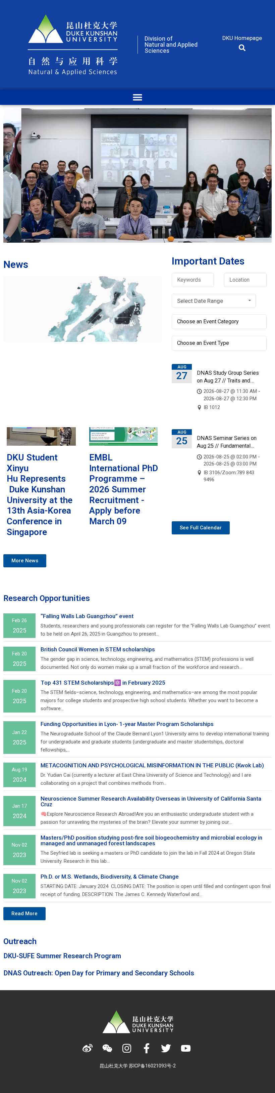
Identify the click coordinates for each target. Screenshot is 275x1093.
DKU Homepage (242, 38)
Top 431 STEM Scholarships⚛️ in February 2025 (103, 682)
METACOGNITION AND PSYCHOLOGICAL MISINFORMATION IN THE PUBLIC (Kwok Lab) (152, 765)
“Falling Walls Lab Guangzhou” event (87, 616)
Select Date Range (200, 300)
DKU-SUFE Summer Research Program (62, 956)
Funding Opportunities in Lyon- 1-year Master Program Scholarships (127, 724)
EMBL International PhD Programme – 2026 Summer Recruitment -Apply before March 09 (123, 489)
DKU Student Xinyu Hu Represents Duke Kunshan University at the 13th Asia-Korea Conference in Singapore (39, 494)
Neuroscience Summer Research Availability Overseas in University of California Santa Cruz (151, 801)
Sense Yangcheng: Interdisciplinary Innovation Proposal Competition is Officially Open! (73, 382)
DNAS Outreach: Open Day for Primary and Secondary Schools (99, 973)
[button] (242, 47)
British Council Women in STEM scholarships (98, 649)
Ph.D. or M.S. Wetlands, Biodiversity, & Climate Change (110, 876)
